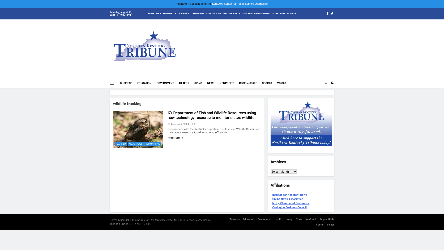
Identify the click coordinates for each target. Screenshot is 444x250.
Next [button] (328, 43)
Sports (267, 83)
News (210, 83)
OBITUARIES (198, 13)
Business (126, 83)
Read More (174, 138)
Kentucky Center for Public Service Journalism (240, 3)
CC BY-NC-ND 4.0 (139, 223)
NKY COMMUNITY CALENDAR (172, 13)
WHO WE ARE (230, 13)
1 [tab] (336, 26)
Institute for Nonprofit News (289, 195)
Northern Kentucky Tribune (125, 219)
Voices (281, 83)
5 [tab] (336, 47)
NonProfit (227, 83)
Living (198, 83)
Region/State (248, 83)
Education (144, 83)
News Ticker (135, 143)
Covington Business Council (289, 207)
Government (165, 83)
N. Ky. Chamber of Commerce (290, 203)
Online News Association (287, 199)
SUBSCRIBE (278, 13)
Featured (121, 143)
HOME (151, 13)
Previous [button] (336, 43)
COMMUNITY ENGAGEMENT (255, 13)
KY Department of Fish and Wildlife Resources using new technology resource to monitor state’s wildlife (212, 115)
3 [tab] (336, 37)
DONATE (291, 13)
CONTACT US (213, 13)
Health (184, 83)
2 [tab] (336, 31)
